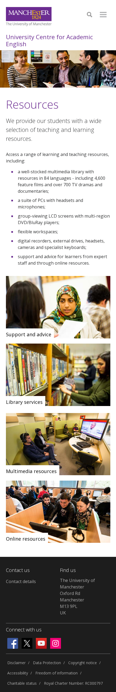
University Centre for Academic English (49, 40)
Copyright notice (82, 662)
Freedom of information (56, 673)
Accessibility (17, 673)
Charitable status (22, 683)
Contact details (21, 581)
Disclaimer (16, 662)
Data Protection (47, 662)
